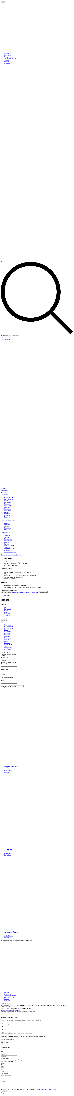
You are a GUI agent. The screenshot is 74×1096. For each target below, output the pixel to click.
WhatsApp (13, 1060)
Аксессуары (12, 555)
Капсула (6, 542)
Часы (5, 517)
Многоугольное (9, 545)
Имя (2, 1051)
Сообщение (4, 1073)
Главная (3, 595)
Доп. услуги (20, 555)
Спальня (7, 529)
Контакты (7, 63)
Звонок (5, 1060)
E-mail (3, 1070)
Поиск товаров (5, 335)
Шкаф (6, 512)
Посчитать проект (6, 592)
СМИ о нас (7, 61)
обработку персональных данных (47, 1089)
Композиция (8, 515)
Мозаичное (7, 510)
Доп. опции (4, 555)
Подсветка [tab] (7, 609)
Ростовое (7, 504)
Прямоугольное (9, 548)
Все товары (7, 625)
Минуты (3, 1066)
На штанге (7, 509)
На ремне (7, 507)
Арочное (7, 535)
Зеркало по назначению (8, 520)
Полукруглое (8, 540)
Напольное (7, 502)
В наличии (4, 493)
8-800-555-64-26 (5, 339)
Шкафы (22, 592)
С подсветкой (8, 497)
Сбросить (4, 620)
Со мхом (7, 513)
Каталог (6, 53)
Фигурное (7, 550)
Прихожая (7, 528)
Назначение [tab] (8, 613)
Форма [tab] (6, 610)
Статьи (6, 60)
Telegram (21, 1060)
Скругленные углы (10, 552)
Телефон (3, 1054)
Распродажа (4, 490)
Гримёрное (7, 505)
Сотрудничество (9, 57)
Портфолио (7, 55)
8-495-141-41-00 (5, 337)
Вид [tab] (5, 607)
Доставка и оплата (10, 58)
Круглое (6, 544)
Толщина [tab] (7, 615)
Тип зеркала (4, 494)
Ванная (6, 523)
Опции (3, 1081)
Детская (6, 526)
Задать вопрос (43, 592)
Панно (6, 500)
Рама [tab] (5, 612)
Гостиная (7, 524)
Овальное (7, 547)
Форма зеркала (5, 532)
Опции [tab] (6, 617)
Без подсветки (8, 499)
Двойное (7, 537)
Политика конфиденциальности (10, 1010)
